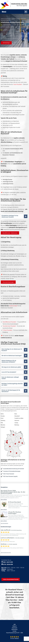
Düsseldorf (17, 416)
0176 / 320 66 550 (8, 564)
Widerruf (14, 626)
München (3, 425)
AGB (15, 624)
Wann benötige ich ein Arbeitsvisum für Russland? (12, 349)
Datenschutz (14, 629)
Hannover (16, 420)
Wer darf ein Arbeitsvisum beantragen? (12, 355)
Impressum (14, 627)
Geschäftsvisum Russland (9, 322)
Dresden (3, 416)
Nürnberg (16, 425)
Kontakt (14, 631)
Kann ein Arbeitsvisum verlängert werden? (10, 377)
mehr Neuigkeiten (4, 523)
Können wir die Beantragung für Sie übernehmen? (11, 390)
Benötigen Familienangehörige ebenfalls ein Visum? (12, 384)
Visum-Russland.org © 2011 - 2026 (14, 632)
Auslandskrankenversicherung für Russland (13, 468)
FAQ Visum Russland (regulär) (10, 476)
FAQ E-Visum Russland (8, 474)
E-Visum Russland (7, 330)
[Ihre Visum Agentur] (14, 5)
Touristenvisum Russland (9, 326)
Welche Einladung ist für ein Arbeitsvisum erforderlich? (9, 361)
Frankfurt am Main (18, 418)
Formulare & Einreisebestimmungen (11, 471)
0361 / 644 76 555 (8, 562)
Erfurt (2, 418)
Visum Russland (17, 84)
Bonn (15, 414)
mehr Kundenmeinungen (6, 552)
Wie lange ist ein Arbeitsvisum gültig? (11, 367)
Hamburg (3, 420)
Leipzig (16, 422)
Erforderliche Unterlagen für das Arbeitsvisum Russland (10, 216)
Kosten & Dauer (13, 305)
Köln (2, 422)
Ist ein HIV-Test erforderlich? (9, 372)
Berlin (2, 414)
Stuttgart (3, 427)
